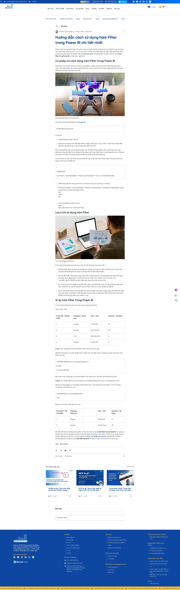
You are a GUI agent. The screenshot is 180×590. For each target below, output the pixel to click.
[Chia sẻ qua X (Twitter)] (61, 450)
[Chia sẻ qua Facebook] (56, 450)
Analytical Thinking (66, 19)
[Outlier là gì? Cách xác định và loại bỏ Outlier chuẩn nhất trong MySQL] (59, 477)
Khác (123, 19)
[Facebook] (134, 1)
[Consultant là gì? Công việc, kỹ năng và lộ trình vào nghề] (120, 477)
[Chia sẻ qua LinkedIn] (65, 450)
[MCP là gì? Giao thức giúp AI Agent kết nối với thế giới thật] (90, 477)
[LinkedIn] (143, 1)
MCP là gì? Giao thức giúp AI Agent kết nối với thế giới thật (90, 489)
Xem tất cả (130, 466)
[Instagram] (147, 1)
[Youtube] (137, 1)
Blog (78, 19)
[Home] (57, 26)
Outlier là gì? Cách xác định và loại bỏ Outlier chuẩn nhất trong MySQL (59, 489)
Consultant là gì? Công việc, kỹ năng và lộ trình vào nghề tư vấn (120, 489)
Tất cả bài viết (51, 19)
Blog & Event (87, 19)
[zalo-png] (150, 1)
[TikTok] (140, 1)
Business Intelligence (110, 19)
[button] (160, 6)
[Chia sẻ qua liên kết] (70, 450)
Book (97, 19)
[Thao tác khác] (123, 32)
